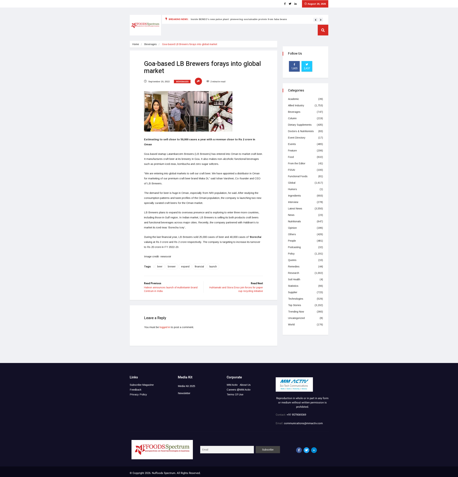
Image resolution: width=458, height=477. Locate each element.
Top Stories (294, 305)
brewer (172, 266)
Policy (291, 253)
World (291, 324)
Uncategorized (296, 318)
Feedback (135, 389)
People (292, 240)
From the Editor (296, 163)
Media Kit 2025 (186, 386)
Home (135, 44)
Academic (293, 99)
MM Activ (232, 384)
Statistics (293, 285)
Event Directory (296, 137)
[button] (315, 20)
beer (159, 266)
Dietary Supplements (300, 124)
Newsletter (184, 393)
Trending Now (296, 311)
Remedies (293, 266)
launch (213, 266)
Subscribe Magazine (142, 384)
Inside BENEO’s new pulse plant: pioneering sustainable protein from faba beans (239, 19)
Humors (292, 189)
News (291, 215)
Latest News (295, 208)
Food (291, 157)
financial (199, 266)
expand (185, 266)
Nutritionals (294, 221)
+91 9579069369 (296, 414)
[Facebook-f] (299, 450)
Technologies (295, 298)
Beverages (150, 44)
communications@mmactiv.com (303, 423)
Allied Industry (296, 105)
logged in (165, 327)
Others (292, 234)
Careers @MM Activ (239, 389)
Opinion (292, 227)
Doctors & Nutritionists (301, 131)
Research (293, 273)
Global (291, 182)
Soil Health (294, 279)
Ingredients (294, 195)
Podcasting (294, 247)
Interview (293, 202)
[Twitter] (306, 450)
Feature (292, 150)
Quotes (292, 260)
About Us (245, 384)
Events (292, 144)
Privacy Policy (138, 394)
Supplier (292, 292)
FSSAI (291, 169)
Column (292, 118)
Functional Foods (298, 176)
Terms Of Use (235, 394)
